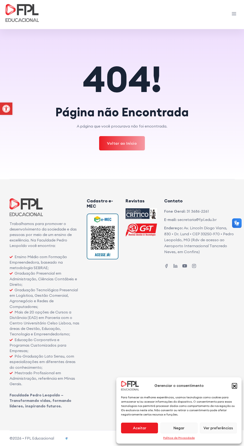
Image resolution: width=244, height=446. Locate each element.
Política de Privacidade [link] (179, 438)
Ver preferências (218, 428)
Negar (178, 428)
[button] (234, 385)
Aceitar (139, 428)
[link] (6, 109)
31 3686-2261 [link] (198, 211)
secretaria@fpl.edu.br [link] (197, 219)
